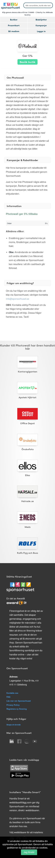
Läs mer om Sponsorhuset (18, 700)
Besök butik (27, 62)
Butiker (13, 19)
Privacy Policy (13, 704)
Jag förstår (29, 852)
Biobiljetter (41, 19)
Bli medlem (13, 31)
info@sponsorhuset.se (17, 298)
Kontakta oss (12, 693)
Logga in (41, 31)
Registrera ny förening (16, 708)
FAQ (8, 696)
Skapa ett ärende (13, 724)
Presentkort (14, 25)
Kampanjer (41, 25)
